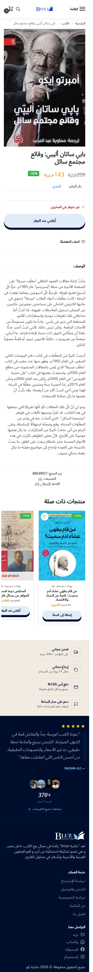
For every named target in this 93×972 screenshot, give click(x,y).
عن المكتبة (77, 905)
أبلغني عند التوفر (45, 220)
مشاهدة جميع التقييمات (47, 809)
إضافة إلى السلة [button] (62, 615)
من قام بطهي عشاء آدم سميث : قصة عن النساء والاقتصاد (62, 595)
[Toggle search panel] (18, 9)
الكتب (65, 23)
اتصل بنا (79, 914)
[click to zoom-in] (44, 88)
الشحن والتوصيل (73, 889)
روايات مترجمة (64, 586)
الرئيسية (80, 23)
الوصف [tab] (79, 266)
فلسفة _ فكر (43, 483)
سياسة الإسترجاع (73, 881)
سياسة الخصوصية (72, 897)
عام (40, 478)
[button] (10, 9)
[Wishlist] (45, 517)
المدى (56, 186)
